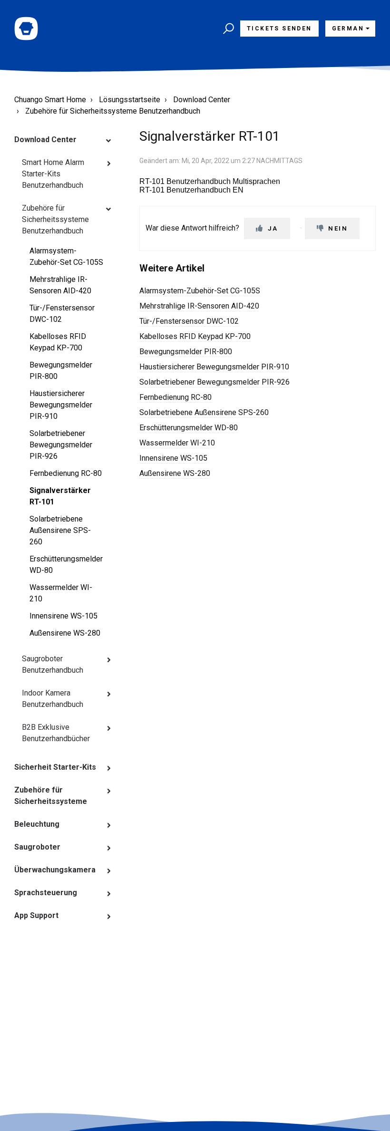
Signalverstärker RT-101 (60, 496)
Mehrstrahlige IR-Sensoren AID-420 (60, 285)
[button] (227, 28)
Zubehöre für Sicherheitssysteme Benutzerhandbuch (112, 111)
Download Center (201, 99)
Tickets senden (279, 28)
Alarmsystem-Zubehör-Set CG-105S (66, 256)
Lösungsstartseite (129, 99)
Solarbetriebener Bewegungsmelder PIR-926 (60, 445)
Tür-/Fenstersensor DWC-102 (62, 313)
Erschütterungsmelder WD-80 (66, 564)
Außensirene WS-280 (64, 633)
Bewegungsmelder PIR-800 (60, 370)
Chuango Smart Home (50, 99)
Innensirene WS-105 (63, 615)
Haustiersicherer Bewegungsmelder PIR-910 (60, 405)
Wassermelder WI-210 (60, 593)
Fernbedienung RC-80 (65, 473)
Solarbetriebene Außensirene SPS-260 (60, 530)
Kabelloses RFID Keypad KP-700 (57, 342)
